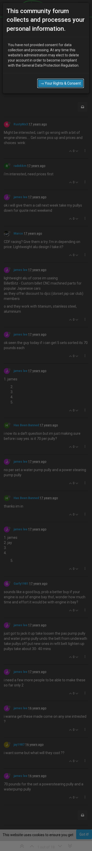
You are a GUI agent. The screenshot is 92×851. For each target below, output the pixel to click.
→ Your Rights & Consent (60, 83)
